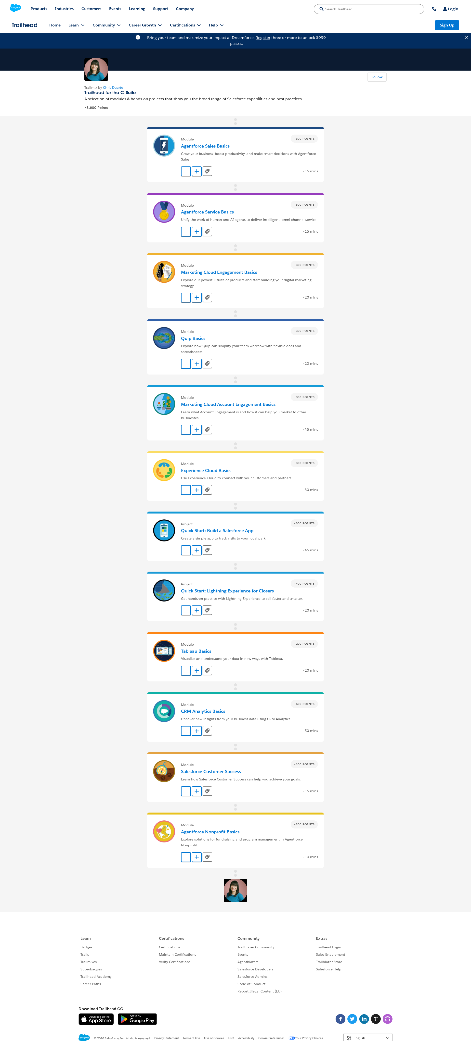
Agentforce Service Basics (207, 212)
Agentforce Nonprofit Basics (210, 832)
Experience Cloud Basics (206, 470)
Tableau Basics (196, 651)
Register (263, 37)
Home (55, 25)
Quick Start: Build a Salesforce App (217, 530)
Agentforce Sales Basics (205, 146)
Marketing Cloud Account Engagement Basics (228, 404)
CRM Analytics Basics (203, 711)
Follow (377, 77)
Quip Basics (193, 338)
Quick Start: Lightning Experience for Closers (227, 591)
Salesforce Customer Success (211, 771)
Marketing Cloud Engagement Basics (219, 272)
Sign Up (447, 25)
